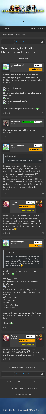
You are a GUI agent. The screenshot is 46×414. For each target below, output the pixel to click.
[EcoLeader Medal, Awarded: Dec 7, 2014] (37, 202)
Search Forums (7, 34)
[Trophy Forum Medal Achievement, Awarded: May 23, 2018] (40, 205)
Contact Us (11, 382)
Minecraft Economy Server (28, 382)
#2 (43, 137)
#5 (43, 328)
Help (21, 388)
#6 (43, 359)
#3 (43, 194)
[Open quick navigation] (42, 41)
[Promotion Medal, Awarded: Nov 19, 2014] (37, 205)
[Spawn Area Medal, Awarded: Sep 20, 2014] (40, 202)
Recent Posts (21, 34)
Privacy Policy (21, 394)
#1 (43, 113)
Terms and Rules (31, 388)
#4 (43, 233)
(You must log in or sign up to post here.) (23, 367)
